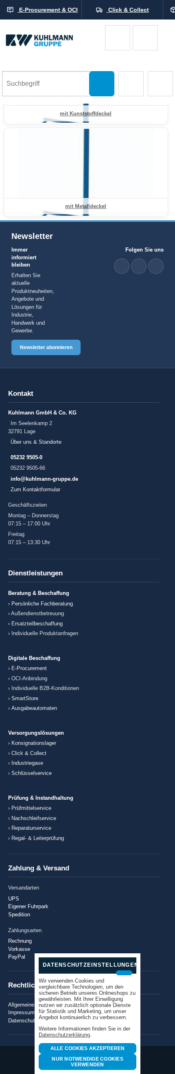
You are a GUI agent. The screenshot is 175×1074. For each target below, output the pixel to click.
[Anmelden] (145, 37)
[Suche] (101, 83)
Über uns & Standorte (36, 442)
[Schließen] (124, 972)
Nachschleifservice (33, 818)
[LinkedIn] (121, 266)
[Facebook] (139, 266)
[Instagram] (156, 266)
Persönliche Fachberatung (42, 604)
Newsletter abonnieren (46, 347)
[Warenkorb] (117, 37)
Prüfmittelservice (31, 808)
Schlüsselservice (31, 773)
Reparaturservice (31, 828)
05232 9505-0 (26, 457)
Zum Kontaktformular (35, 489)
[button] (131, 83)
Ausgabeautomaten (34, 708)
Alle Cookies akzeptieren (87, 1048)
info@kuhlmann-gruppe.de (44, 479)
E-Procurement (29, 668)
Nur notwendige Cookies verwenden (87, 1061)
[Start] (52, 38)
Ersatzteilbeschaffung (37, 624)
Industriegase (27, 763)
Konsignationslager (33, 743)
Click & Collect (28, 753)
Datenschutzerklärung (64, 1035)
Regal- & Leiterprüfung (37, 838)
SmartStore (24, 698)
